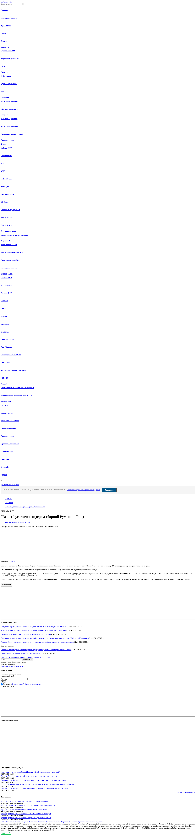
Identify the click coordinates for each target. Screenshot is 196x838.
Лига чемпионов (7, 339)
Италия (4, 316)
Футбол (4, 274)
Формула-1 (5, 241)
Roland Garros (6, 179)
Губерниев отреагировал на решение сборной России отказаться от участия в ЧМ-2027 (34, 627)
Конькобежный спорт (10, 421)
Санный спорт (7, 451)
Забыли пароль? (18, 684)
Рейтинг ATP (6, 148)
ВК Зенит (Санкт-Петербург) (20, 522)
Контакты (41, 822)
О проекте (64, 822)
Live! (10, 274)
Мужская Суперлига (9, 101)
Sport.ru (12, 561)
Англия (4, 308)
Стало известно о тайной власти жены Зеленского (20, 654)
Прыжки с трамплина (10, 444)
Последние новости (9, 18)
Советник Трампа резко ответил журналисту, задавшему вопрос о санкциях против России (36, 650)
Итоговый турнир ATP (10, 210)
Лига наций (5, 362)
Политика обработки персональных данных (86, 822)
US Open (4, 202)
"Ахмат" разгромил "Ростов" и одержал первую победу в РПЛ (32, 805)
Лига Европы (6, 347)
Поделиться (6, 585)
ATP (3, 163)
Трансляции (6, 26)
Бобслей (4, 405)
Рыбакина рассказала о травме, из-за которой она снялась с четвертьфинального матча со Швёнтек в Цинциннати (45, 638)
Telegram (24, 822)
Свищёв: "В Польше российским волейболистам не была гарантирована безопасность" (35, 788)
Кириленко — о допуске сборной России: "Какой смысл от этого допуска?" (30, 772)
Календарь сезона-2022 (10, 260)
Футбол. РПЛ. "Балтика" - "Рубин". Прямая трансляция (29, 818)
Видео (3, 33)
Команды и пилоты (9, 268)
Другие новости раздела (185, 792)
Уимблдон (5, 187)
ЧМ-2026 (4, 378)
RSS (2, 822)
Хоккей (4, 384)
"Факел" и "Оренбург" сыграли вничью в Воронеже (28, 801)
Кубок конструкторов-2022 (12, 252)
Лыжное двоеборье (8, 428)
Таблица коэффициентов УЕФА (14, 370)
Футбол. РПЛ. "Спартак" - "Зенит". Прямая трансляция (29, 814)
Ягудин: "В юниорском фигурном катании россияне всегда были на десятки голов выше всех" (37, 642)
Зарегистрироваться (33, 684)
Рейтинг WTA (6, 156)
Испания (4, 301)
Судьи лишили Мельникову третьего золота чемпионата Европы (26, 634)
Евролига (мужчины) (9, 58)
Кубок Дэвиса (6, 217)
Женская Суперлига (9, 109)
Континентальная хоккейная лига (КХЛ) (17, 388)
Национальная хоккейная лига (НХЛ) (16, 395)
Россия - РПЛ (6, 278)
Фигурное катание (8, 231)
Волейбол (5, 97)
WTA (3, 171)
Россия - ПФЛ (6, 293)
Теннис (4, 144)
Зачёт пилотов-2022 (9, 245)
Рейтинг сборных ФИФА (11, 355)
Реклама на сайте (53, 822)
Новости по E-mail (13, 822)
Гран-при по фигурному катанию (14, 235)
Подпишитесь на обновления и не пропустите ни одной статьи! (25, 657)
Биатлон (4, 72)
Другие (4, 475)
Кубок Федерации (8, 225)
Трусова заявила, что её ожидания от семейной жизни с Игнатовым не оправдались (33, 630)
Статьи (4, 41)
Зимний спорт (6, 401)
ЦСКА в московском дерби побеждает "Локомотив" (28, 810)
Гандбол (4, 115)
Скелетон (5, 459)
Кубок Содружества (9, 84)
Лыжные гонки (7, 140)
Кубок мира (6, 76)
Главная (4, 10)
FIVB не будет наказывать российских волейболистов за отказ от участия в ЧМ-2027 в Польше (38, 784)
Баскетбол (5, 47)
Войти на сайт (6, 2)
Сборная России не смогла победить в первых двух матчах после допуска (29, 776)
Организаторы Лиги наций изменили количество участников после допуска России (33, 780)
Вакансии (33, 822)
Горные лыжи (6, 413)
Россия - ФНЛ (6, 285)
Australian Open (7, 194)
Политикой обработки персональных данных (83, 490)
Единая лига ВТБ (8, 51)
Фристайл (5, 467)
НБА (3, 66)
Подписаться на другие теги (12, 666)
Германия (5, 324)
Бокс (3, 91)
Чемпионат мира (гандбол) (12, 134)
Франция (5, 332)
